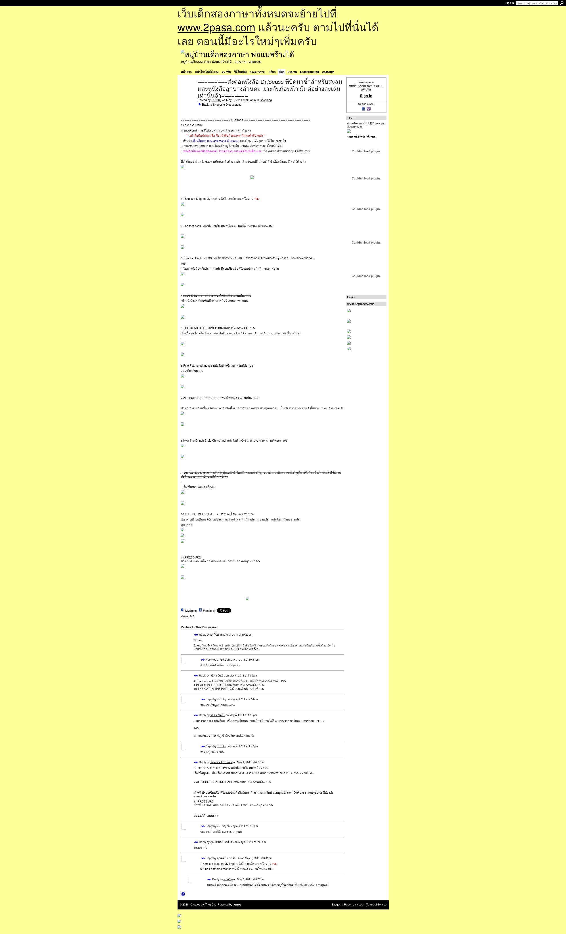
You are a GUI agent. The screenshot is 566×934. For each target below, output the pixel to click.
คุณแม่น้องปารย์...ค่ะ (222, 842)
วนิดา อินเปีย (217, 675)
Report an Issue (353, 904)
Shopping (266, 100)
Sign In (509, 3)
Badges (336, 904)
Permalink (196, 635)
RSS (183, 894)
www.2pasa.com (216, 26)
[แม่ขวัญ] (188, 91)
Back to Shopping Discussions (221, 104)
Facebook (209, 610)
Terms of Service (376, 904)
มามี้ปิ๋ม (214, 634)
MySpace (191, 610)
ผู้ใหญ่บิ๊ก (210, 904)
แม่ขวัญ (216, 100)
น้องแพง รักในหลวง (221, 762)
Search (562, 3)
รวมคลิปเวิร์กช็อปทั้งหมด (361, 137)
